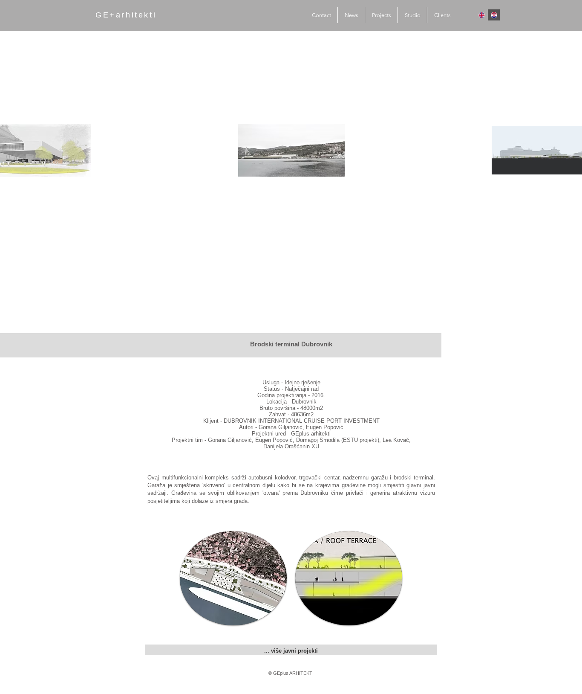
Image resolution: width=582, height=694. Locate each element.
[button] (233, 578)
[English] (482, 14)
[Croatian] (494, 14)
